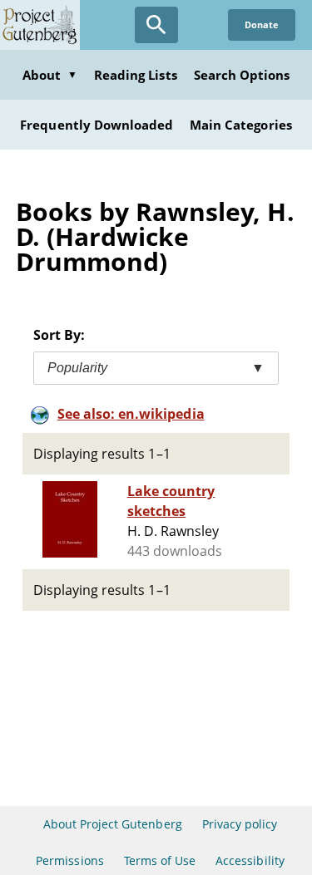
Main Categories (241, 124)
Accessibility (250, 860)
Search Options (242, 74)
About (49, 74)
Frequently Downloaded (96, 124)
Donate (262, 24)
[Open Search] (156, 25)
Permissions (69, 860)
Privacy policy (240, 824)
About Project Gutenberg (112, 824)
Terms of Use (160, 860)
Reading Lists (135, 74)
